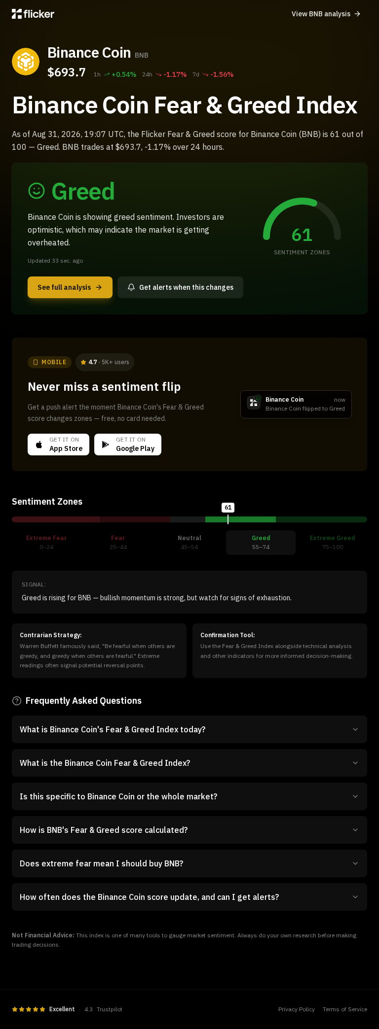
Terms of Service (345, 1009)
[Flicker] (33, 14)
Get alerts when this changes (186, 287)
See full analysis (64, 287)
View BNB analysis (321, 13)
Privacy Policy (296, 1009)
